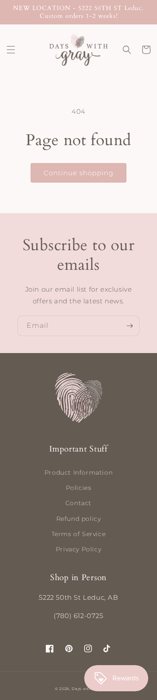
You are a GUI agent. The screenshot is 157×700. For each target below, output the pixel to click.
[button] (10, 49)
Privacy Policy (78, 549)
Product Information (78, 472)
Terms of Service (78, 534)
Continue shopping (78, 173)
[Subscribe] (129, 326)
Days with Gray (87, 688)
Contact (78, 503)
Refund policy (78, 519)
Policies (79, 488)
